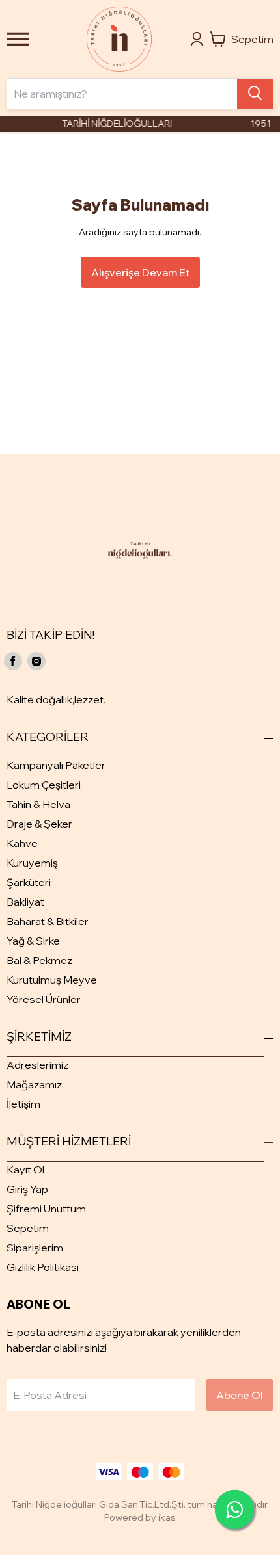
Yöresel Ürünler (44, 999)
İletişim (23, 1103)
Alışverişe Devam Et (140, 272)
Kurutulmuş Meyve (52, 979)
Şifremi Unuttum (46, 1208)
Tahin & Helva (38, 804)
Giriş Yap (27, 1189)
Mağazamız (34, 1084)
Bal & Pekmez (39, 960)
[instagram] (36, 661)
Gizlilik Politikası (43, 1267)
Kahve (22, 843)
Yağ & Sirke (33, 940)
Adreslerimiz (37, 1064)
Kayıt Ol (25, 1169)
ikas (167, 1517)
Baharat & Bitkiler (48, 921)
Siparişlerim (35, 1247)
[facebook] (13, 661)
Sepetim (28, 1228)
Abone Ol (239, 1395)
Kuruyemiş (32, 862)
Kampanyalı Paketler (56, 765)
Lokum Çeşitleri (44, 784)
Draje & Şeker (39, 823)
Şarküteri (29, 882)
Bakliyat (25, 901)
